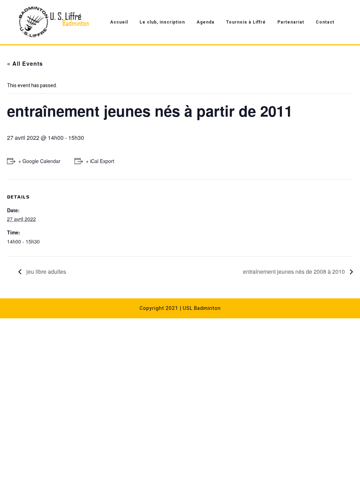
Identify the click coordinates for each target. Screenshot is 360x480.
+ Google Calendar (39, 160)
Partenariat (290, 22)
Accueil (119, 22)
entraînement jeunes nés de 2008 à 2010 (294, 271)
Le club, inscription (162, 22)
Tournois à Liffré (246, 22)
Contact (325, 22)
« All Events (25, 63)
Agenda (205, 22)
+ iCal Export (100, 160)
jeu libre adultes (45, 271)
